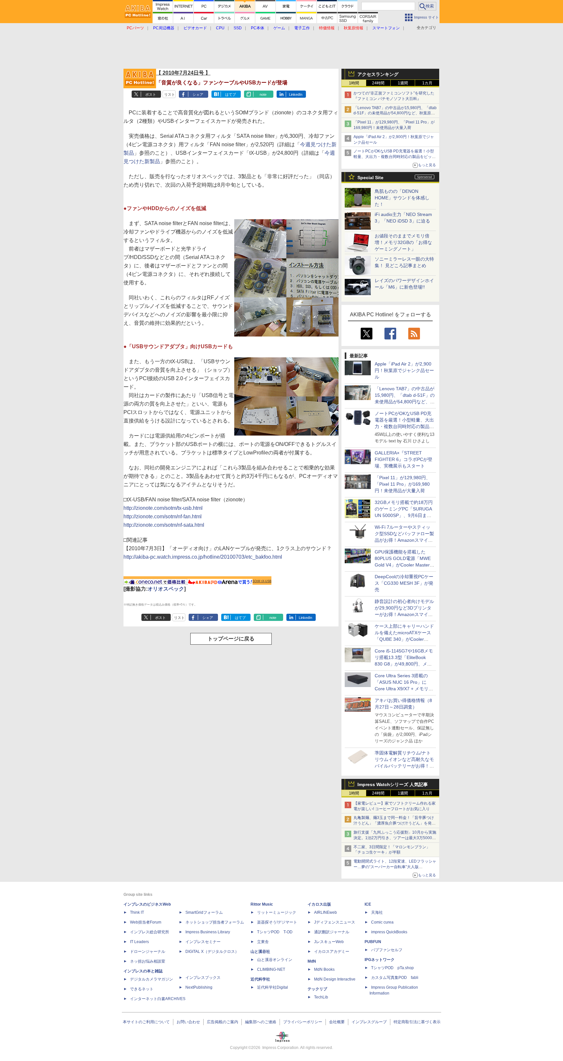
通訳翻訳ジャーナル (331, 932)
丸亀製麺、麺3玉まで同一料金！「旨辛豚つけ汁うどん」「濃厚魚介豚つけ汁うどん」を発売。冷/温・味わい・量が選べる (394, 823)
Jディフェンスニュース (334, 922)
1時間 (354, 83)
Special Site (370, 177)
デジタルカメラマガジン (151, 979)
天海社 (377, 912)
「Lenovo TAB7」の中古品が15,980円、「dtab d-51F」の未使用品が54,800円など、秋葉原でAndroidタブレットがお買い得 (395, 113)
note (263, 94)
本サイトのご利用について (146, 1022)
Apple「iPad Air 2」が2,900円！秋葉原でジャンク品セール (404, 370)
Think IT (137, 912)
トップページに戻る (231, 638)
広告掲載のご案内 (222, 1022)
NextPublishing (198, 987)
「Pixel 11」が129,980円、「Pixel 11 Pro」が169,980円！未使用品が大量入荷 (402, 484)
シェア (198, 94)
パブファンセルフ (386, 950)
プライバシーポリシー (302, 1022)
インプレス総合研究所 (149, 932)
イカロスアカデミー (331, 951)
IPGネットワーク (380, 959)
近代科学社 (260, 979)
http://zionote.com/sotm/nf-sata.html (163, 525)
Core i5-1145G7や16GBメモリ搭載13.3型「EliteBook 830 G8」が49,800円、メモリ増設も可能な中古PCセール (404, 664)
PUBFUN (373, 941)
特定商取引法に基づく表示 (417, 1022)
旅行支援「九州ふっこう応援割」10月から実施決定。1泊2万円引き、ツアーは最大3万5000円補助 (395, 838)
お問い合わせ (188, 1022)
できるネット (141, 989)
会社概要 (337, 1022)
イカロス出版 (319, 904)
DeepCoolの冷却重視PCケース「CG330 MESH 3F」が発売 (404, 583)
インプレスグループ (369, 1022)
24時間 (378, 83)
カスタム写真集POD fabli (394, 977)
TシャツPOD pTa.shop (392, 968)
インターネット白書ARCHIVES (157, 998)
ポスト (150, 94)
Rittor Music (262, 904)
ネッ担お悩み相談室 (147, 961)
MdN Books (324, 969)
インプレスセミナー (203, 941)
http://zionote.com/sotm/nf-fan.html (162, 516)
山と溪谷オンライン (274, 959)
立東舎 (263, 941)
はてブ (230, 94)
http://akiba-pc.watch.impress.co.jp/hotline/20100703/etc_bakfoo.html (202, 557)
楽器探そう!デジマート (277, 922)
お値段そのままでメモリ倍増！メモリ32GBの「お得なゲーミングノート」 (403, 242)
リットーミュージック (276, 912)
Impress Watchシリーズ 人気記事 (392, 784)
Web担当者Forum (145, 922)
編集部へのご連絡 (260, 1022)
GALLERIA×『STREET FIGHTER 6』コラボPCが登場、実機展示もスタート (403, 459)
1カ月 (427, 83)
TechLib (321, 997)
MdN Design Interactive (334, 979)
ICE (368, 904)
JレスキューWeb (329, 941)
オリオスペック (166, 589)
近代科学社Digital (272, 987)
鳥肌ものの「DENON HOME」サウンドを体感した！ (402, 198)
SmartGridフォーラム (204, 912)
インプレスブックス (203, 977)
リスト (169, 94)
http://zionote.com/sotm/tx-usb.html (163, 508)
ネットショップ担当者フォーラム (214, 922)
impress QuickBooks (389, 932)
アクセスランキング (377, 74)
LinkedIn (295, 94)
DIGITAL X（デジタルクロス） (212, 951)
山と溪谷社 (260, 951)
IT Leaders (139, 941)
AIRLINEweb (325, 912)
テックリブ (317, 989)
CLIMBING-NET (271, 969)
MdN (312, 961)
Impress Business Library (207, 932)
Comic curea (382, 922)
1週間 (403, 83)
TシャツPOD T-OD (275, 932)
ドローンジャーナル (147, 951)
